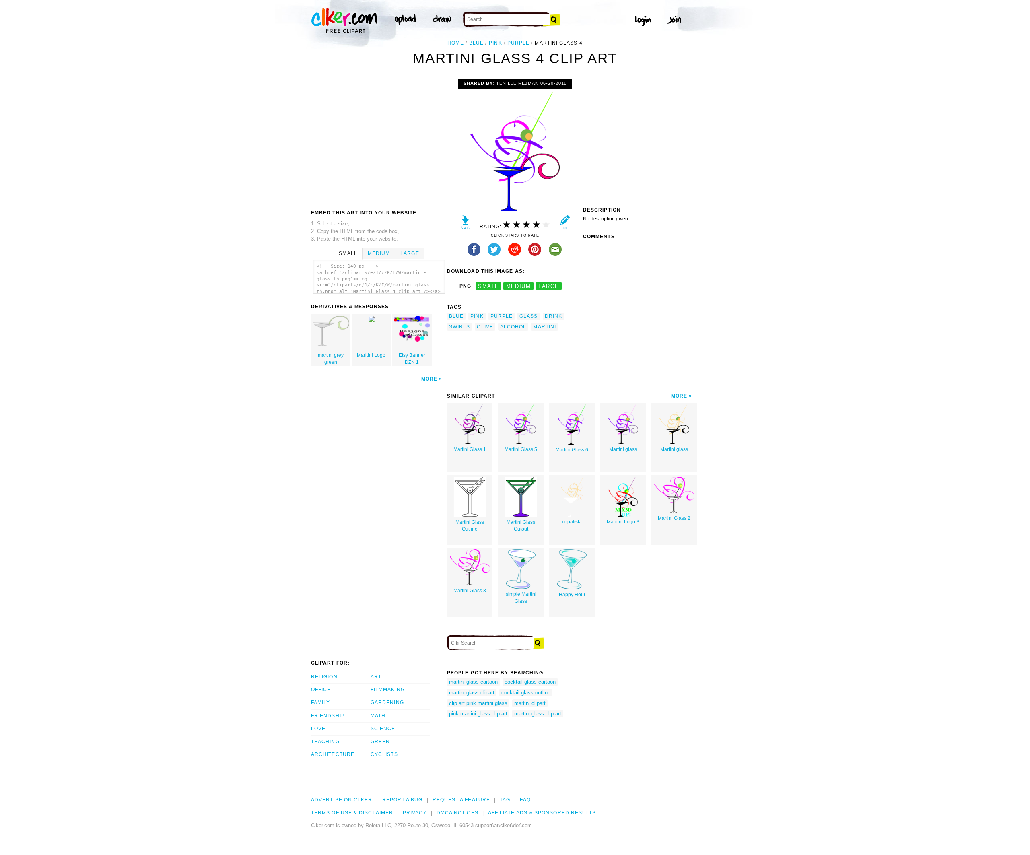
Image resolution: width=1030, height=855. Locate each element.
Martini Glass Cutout (521, 525)
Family (320, 702)
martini (544, 327)
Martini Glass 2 (674, 518)
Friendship (328, 716)
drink (553, 316)
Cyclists (384, 754)
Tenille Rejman (517, 83)
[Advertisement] (378, 139)
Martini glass (623, 449)
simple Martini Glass (521, 597)
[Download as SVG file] (465, 224)
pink (495, 43)
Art (376, 677)
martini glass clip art (537, 714)
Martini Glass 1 (469, 449)
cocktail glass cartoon (530, 682)
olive (485, 327)
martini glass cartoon (473, 682)
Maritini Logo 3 (623, 522)
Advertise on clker (341, 800)
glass (528, 316)
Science (383, 728)
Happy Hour (572, 594)
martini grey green (331, 358)
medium (518, 286)
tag (505, 800)
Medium (379, 253)
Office (321, 689)
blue (476, 43)
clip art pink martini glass (478, 703)
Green (380, 741)
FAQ (525, 800)
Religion (324, 677)
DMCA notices (457, 813)
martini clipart (530, 703)
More (429, 379)
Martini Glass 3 (469, 590)
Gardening (387, 702)
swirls (459, 327)
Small (348, 253)
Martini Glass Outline (469, 525)
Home (455, 43)
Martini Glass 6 (572, 450)
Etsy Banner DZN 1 (412, 358)
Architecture (332, 754)
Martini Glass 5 (521, 449)
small (488, 286)
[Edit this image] (565, 224)
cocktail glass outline (525, 693)
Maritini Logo (371, 355)
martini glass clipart (471, 693)
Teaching (325, 741)
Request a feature (461, 800)
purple (518, 43)
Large (409, 253)
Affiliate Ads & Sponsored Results (542, 813)
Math (378, 716)
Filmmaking (388, 689)
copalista (572, 522)
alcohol (513, 327)
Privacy (415, 813)
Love (318, 728)
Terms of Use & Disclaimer (352, 813)
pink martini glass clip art (478, 714)
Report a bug (402, 800)
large (548, 286)
